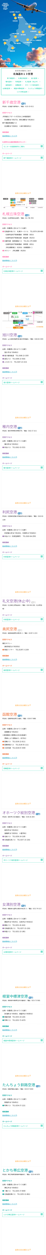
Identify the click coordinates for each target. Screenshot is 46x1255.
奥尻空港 (9, 85)
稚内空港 (9, 82)
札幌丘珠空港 (22, 78)
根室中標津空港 (19, 88)
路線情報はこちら (9, 136)
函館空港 (18, 85)
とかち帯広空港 (22, 92)
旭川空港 (34, 78)
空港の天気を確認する (22, 193)
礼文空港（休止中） (32, 82)
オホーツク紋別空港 (32, 85)
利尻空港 (18, 82)
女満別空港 (6, 88)
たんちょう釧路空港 (35, 88)
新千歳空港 (11, 78)
